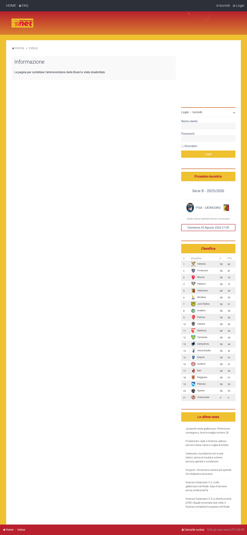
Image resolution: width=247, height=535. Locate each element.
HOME (11, 5)
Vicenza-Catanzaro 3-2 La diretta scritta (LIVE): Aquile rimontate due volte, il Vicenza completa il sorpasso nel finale (208, 502)
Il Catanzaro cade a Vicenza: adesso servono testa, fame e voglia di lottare (207, 443)
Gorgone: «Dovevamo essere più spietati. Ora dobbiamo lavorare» (209, 471)
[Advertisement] (102, 19)
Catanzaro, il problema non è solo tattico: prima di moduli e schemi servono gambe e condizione (204, 457)
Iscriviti (197, 112)
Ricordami (190, 146)
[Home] (22, 23)
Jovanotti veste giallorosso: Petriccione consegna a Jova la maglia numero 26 (208, 430)
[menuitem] (23, 5)
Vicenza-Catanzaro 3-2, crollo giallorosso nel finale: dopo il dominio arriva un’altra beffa (206, 486)
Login (185, 112)
